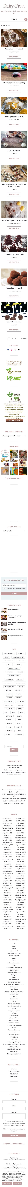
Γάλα (14, 965)
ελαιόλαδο (10, 679)
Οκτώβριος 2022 (20, 821)
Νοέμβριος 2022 (7, 821)
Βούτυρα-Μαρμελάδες (14, 963)
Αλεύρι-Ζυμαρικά (14, 955)
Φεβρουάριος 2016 (7, 909)
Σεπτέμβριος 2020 (7, 845)
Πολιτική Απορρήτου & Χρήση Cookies (14, 1159)
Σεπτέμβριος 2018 (7, 873)
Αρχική (3, 25)
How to (14, 948)
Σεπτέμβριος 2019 (7, 859)
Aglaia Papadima (15, 119)
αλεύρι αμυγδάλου (18, 657)
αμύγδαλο (21, 661)
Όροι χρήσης (14, 1158)
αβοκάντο (21, 653)
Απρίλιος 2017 (20, 892)
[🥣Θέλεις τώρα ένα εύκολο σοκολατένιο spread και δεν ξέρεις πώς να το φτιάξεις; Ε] (23, 462)
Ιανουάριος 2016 (20, 909)
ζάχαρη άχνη (7, 683)
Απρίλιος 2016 (8, 907)
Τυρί (14, 1032)
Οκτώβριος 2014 (20, 924)
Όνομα (14, 1099)
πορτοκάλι (10, 730)
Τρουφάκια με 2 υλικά (14, 288)
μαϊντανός (9, 716)
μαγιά (21, 712)
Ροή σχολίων (14, 1073)
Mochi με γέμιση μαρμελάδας (14, 83)
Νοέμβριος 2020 (7, 842)
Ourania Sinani (15, 85)
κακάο (9, 694)
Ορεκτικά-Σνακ (14, 994)
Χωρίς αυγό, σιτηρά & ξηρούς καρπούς (14, 1044)
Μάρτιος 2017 (8, 895)
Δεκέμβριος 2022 (20, 818)
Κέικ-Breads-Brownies (14, 982)
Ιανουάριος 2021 (7, 840)
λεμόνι (20, 708)
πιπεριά (18, 727)
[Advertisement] (14, 503)
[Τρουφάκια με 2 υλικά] (14, 277)
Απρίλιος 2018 (20, 878)
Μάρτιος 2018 (8, 880)
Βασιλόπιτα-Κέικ (19, 803)
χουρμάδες (18, 734)
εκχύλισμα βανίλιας (14, 675)
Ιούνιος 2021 (7, 835)
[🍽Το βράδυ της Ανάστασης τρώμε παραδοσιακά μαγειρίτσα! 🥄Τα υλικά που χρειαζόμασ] (14, 454)
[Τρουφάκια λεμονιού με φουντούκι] (14, 209)
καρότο (9, 697)
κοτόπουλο (20, 701)
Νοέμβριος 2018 (7, 871)
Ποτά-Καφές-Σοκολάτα (14, 1006)
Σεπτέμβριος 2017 (7, 888)
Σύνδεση (14, 1069)
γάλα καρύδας (9, 672)
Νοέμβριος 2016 (7, 900)
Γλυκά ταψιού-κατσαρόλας (14, 967)
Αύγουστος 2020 (20, 845)
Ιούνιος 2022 (20, 823)
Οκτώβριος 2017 (20, 885)
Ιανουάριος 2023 (7, 818)
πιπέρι (9, 727)
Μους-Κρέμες (14, 989)
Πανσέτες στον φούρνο (19, 798)
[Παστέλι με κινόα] (14, 139)
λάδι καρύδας (9, 708)
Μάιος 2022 (7, 825)
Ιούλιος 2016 (20, 902)
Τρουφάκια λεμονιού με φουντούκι (14, 220)
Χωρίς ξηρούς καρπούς (14, 1049)
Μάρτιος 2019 (8, 866)
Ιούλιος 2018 (7, 876)
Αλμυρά (14, 958)
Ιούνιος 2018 (20, 876)
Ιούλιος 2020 (7, 847)
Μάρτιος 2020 (8, 852)
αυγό (9, 664)
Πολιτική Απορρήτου (21, 588)
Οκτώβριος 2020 (20, 842)
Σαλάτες (14, 1013)
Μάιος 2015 (7, 916)
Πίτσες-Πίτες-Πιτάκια (14, 1003)
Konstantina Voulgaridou (15, 223)
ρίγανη (19, 730)
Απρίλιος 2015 (20, 916)
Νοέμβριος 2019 (7, 857)
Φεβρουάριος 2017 (20, 895)
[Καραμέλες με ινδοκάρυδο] (14, 243)
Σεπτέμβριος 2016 (20, 900)
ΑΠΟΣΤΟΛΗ (14, 1135)
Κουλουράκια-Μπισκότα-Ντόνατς (14, 984)
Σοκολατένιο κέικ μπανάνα (14, 765)
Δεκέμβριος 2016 (20, 897)
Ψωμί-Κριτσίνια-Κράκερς (14, 1054)
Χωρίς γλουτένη (14, 1046)
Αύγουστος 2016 (7, 902)
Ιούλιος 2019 (7, 861)
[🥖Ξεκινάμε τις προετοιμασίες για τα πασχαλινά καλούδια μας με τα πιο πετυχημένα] (14, 462)
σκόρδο (8, 734)
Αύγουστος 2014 (20, 926)
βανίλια (18, 664)
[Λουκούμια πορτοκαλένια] (14, 105)
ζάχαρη (19, 679)
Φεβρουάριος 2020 (20, 852)
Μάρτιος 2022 (20, 825)
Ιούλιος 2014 (7, 928)
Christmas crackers (13, 609)
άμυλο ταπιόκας (8, 653)
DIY (14, 943)
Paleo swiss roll (20, 801)
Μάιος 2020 (7, 849)
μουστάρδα (9, 719)
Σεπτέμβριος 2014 (7, 926)
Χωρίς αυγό (14, 1039)
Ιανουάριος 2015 (7, 921)
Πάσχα (14, 1001)
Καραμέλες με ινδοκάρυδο (14, 254)
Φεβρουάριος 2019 (20, 866)
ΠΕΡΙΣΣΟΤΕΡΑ (14, 56)
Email (14, 1105)
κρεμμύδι (20, 705)
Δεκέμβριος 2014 (20, 921)
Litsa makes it (14, 951)
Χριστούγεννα (14, 1037)
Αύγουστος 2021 (7, 833)
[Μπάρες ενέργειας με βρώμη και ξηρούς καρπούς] (14, 173)
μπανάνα (19, 719)
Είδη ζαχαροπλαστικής (14, 972)
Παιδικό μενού (14, 999)
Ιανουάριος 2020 (7, 854)
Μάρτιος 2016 (20, 907)
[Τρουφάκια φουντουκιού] (14, 38)
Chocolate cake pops (14, 322)
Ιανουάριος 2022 (20, 828)
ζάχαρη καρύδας (19, 683)
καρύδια (18, 697)
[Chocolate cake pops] (14, 311)
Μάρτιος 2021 (8, 837)
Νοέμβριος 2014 (7, 924)
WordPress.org (14, 1076)
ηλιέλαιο (8, 690)
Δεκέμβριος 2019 (20, 854)
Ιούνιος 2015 (20, 914)
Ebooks (14, 946)
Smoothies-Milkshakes (14, 953)
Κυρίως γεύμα (14, 987)
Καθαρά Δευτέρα (14, 979)
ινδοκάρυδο (18, 690)
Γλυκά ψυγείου (14, 970)
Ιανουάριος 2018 (7, 883)
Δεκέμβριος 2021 (7, 830)
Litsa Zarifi (15, 153)
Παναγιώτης (5, 798)
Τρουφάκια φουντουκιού (14, 49)
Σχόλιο (14, 1112)
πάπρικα (19, 723)
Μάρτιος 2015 (8, 919)
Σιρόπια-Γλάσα (14, 1018)
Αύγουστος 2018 (20, 873)
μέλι (6, 712)
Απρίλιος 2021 (20, 835)
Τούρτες (14, 1027)
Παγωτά (14, 996)
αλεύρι (6, 657)
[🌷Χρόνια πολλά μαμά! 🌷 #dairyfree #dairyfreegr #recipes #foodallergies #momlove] (5, 454)
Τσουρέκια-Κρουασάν (14, 1030)
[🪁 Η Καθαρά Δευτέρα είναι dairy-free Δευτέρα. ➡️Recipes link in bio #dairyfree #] (14, 471)
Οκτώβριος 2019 (20, 857)
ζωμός (21, 686)
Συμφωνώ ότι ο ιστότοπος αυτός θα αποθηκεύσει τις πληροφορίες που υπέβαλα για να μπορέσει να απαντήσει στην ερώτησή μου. (14, 1123)
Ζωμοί (14, 977)
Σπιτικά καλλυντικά (14, 1022)
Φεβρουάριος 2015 (20, 919)
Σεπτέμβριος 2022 (7, 823)
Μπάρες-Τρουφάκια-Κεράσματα (14, 991)
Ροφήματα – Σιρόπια (14, 1010)
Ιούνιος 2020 (20, 847)
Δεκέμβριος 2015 (7, 912)
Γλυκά (7, 25)
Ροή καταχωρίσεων (14, 1071)
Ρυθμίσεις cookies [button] (7, 1183)
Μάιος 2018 (7, 878)
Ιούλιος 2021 (20, 833)
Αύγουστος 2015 (20, 912)
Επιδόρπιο (14, 975)
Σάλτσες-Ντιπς (14, 1015)
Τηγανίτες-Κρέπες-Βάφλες (14, 1025)
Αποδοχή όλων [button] (17, 1183)
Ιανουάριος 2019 (7, 868)
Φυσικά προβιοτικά (14, 1034)
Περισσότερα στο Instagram (14, 478)
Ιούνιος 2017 (20, 890)
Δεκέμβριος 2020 (20, 840)
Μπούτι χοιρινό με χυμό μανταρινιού (14, 770)
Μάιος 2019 (7, 864)
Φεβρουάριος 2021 (20, 837)
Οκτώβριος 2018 (20, 871)
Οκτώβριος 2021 (20, 830)
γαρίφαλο (20, 672)
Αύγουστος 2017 (20, 888)
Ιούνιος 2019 (20, 861)
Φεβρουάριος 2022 (7, 828)
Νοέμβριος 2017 (7, 885)
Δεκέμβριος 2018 (20, 868)
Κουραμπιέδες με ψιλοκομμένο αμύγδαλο (14, 772)
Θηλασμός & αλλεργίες (19, 1168)
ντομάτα (9, 723)
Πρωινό (14, 1008)
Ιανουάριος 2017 (7, 897)
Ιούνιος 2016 (7, 904)
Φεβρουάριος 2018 (20, 880)
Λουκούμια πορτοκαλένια (14, 117)
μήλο (13, 712)
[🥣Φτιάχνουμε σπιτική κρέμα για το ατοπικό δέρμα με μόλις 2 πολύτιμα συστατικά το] (5, 471)
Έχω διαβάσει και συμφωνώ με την (14, 588)
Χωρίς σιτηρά (14, 1051)
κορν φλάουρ (8, 701)
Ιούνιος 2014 (20, 928)
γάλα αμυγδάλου (14, 668)
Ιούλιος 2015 (7, 914)
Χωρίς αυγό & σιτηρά (14, 1042)
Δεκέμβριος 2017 (20, 883)
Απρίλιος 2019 (20, 864)
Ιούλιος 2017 (7, 890)
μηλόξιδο (19, 716)
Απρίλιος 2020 (20, 849)
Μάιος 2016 (20, 904)
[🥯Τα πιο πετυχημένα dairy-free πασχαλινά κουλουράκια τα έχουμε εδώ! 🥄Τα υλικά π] (5, 462)
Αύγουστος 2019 (20, 859)
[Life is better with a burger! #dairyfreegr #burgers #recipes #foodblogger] (23, 471)
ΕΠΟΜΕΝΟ (24, 339)
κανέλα (18, 694)
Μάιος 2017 (7, 892)
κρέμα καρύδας (9, 705)
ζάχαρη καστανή (9, 686)
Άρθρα (14, 960)
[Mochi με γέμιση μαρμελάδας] (14, 71)
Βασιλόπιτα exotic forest (15, 629)
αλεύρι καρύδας (9, 661)
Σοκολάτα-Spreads (14, 1020)
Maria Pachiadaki (15, 51)
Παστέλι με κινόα (14, 150)
